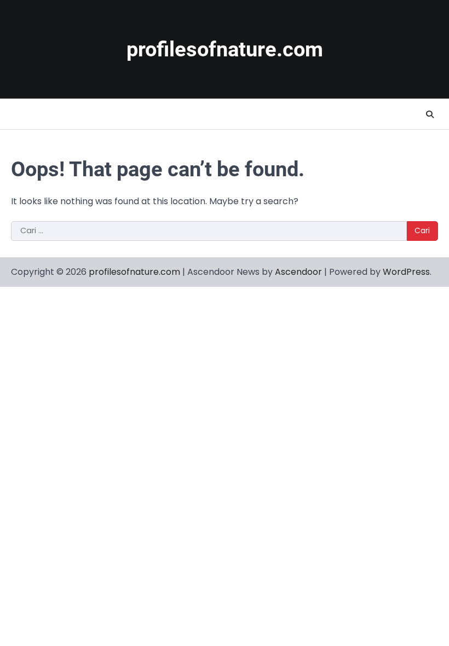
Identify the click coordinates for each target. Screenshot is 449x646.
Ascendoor (298, 272)
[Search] (430, 114)
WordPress (406, 272)
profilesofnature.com (224, 49)
